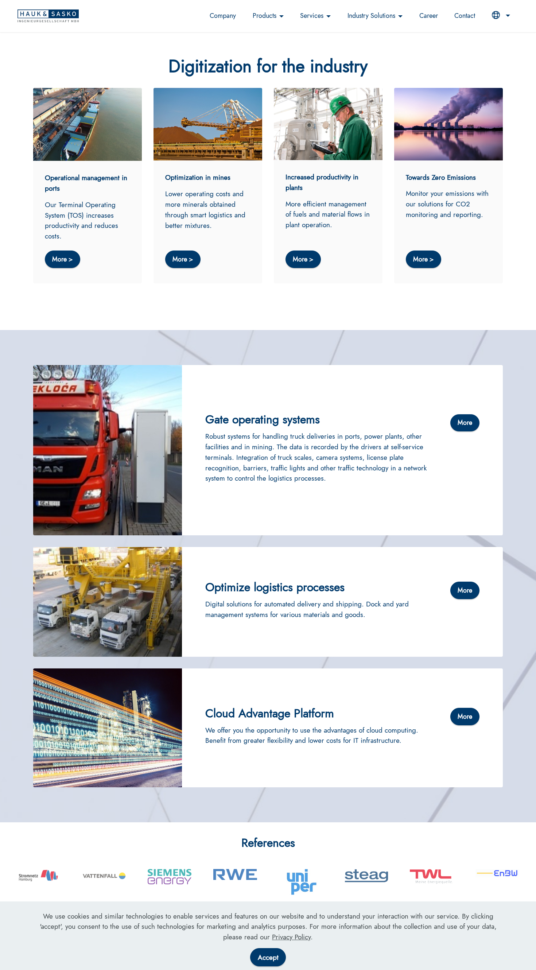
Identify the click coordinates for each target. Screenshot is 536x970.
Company (223, 15)
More (465, 422)
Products (264, 15)
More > (62, 259)
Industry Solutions (371, 15)
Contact (464, 15)
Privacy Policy (291, 937)
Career (428, 15)
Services (311, 15)
